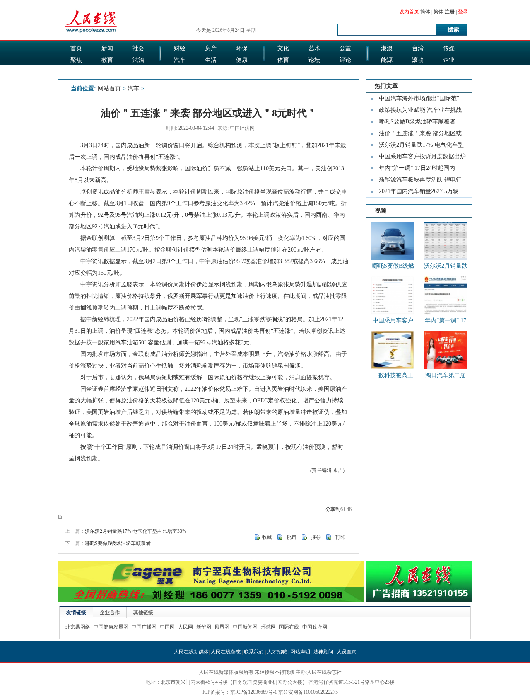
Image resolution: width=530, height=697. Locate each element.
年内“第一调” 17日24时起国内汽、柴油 (417, 169)
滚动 (418, 60)
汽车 (180, 60)
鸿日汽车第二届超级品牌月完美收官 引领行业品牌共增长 (445, 377)
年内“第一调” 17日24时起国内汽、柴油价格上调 (445, 322)
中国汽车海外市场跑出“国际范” (419, 98)
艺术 (314, 48)
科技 (418, 71)
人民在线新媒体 (191, 652)
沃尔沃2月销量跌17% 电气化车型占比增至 (421, 146)
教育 (107, 60)
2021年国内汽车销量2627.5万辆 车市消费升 (419, 192)
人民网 (185, 627)
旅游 (283, 71)
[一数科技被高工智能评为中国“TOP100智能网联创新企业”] (392, 350)
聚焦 (76, 60)
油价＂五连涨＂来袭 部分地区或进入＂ (420, 134)
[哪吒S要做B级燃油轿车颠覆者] (392, 241)
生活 (211, 60)
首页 (76, 48)
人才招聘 (277, 652)
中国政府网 (314, 627)
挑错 (291, 537)
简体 (425, 12)
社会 (138, 48)
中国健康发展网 (111, 627)
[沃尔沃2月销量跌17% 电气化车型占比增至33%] (445, 241)
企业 (449, 60)
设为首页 (409, 12)
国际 (76, 71)
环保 (242, 48)
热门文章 (386, 86)
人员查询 (347, 652)
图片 (387, 71)
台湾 (418, 48)
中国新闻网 (245, 627)
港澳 (387, 48)
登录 (463, 12)
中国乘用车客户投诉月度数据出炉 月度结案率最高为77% (393, 322)
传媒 (449, 48)
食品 (211, 71)
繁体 (438, 12)
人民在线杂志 (226, 652)
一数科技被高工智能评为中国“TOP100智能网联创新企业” (393, 377)
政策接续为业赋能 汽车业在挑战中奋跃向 (420, 111)
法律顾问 (323, 652)
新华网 (203, 627)
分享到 (332, 509)
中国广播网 (144, 627)
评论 (345, 60)
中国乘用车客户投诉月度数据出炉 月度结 (422, 157)
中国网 (167, 627)
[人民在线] (91, 32)
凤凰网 (221, 627)
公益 (345, 48)
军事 (107, 71)
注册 (450, 12)
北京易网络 (77, 627)
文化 (283, 48)
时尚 (314, 71)
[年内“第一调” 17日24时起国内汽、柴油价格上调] (445, 295)
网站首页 (109, 88)
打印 (340, 537)
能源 (387, 60)
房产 (211, 48)
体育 (283, 60)
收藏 (267, 537)
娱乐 (180, 71)
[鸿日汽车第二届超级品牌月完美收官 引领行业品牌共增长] (445, 350)
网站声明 (300, 652)
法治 (138, 60)
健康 (242, 60)
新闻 (107, 48)
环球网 (268, 627)
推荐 (316, 537)
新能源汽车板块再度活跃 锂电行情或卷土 (420, 181)
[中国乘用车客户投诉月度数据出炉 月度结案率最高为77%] (392, 295)
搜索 (453, 30)
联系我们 (254, 652)
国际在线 (289, 627)
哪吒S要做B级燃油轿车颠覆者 (118, 543)
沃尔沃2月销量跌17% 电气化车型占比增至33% (135, 531)
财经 (180, 48)
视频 (380, 211)
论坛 (314, 60)
